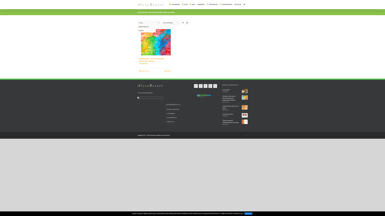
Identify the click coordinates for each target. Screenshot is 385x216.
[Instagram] (201, 86)
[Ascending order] (159, 23)
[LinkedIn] (210, 86)
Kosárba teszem (144, 71)
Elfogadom (248, 213)
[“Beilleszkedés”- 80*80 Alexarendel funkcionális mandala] (155, 42)
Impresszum (170, 121)
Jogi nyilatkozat (172, 117)
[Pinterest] (205, 86)
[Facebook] (196, 86)
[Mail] (215, 86)
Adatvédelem (171, 113)
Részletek (168, 71)
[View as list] (187, 23)
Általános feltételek (173, 109)
